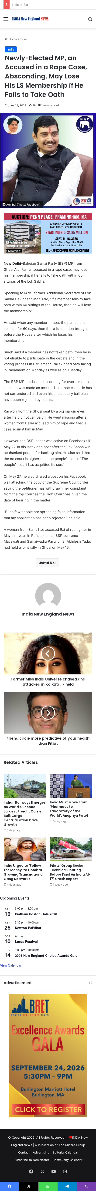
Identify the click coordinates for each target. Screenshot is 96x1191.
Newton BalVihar (28, 927)
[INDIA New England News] (30, 19)
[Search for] (90, 20)
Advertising (41, 1152)
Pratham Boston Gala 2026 (36, 914)
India (23, 39)
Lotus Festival (26, 941)
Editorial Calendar (65, 1152)
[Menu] (5, 20)
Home (12, 39)
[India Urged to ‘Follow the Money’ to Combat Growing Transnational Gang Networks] (25, 849)
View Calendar (10, 965)
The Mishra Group (72, 1145)
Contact (24, 1152)
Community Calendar (67, 1160)
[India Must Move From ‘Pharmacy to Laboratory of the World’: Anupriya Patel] (71, 786)
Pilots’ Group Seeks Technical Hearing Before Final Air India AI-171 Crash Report (70, 872)
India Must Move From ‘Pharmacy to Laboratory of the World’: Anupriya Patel (69, 809)
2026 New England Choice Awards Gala (46, 955)
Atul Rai (48, 563)
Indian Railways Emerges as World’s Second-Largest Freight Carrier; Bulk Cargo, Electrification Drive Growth (25, 813)
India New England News (48, 614)
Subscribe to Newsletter (31, 1160)
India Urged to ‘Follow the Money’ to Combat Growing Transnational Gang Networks (24, 872)
